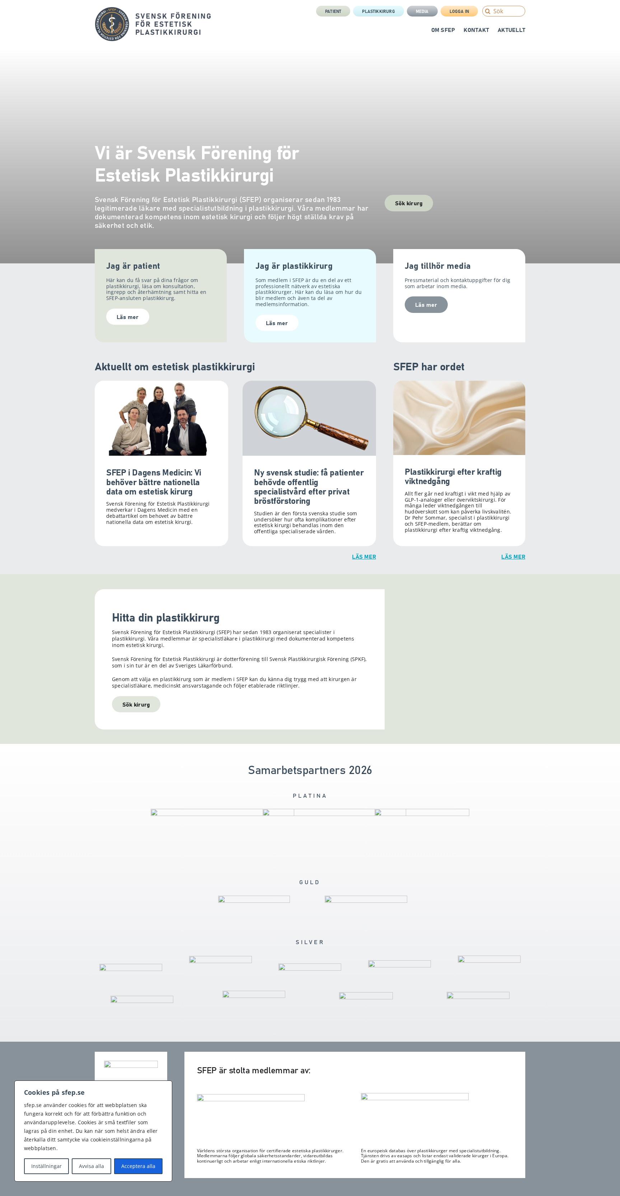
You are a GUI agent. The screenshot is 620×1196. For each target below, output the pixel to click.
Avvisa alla (91, 1166)
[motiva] (366, 898)
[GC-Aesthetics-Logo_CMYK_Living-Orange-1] (220, 959)
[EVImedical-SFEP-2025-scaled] (399, 963)
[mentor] (222, 812)
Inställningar (46, 1166)
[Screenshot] (334, 812)
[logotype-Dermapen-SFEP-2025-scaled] (142, 999)
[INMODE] (309, 966)
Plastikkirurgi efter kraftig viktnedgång (453, 476)
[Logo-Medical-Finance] (130, 967)
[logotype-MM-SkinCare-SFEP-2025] (489, 958)
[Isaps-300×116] (251, 1097)
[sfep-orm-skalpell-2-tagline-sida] (153, 10)
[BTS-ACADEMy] (422, 812)
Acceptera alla (138, 1166)
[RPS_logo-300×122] (415, 1096)
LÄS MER (364, 556)
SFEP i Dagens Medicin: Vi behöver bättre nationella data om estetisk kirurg (153, 481)
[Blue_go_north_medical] (366, 995)
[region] (93, 1131)
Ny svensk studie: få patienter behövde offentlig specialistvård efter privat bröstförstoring (308, 485)
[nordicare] (478, 995)
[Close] (164, 1086)
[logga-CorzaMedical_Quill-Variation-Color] (254, 898)
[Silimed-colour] (253, 994)
